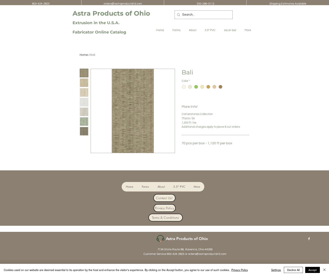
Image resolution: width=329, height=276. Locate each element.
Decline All (293, 270)
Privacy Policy (239, 270)
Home (84, 54)
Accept (312, 270)
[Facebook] (309, 239)
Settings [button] (276, 270)
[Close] (324, 270)
